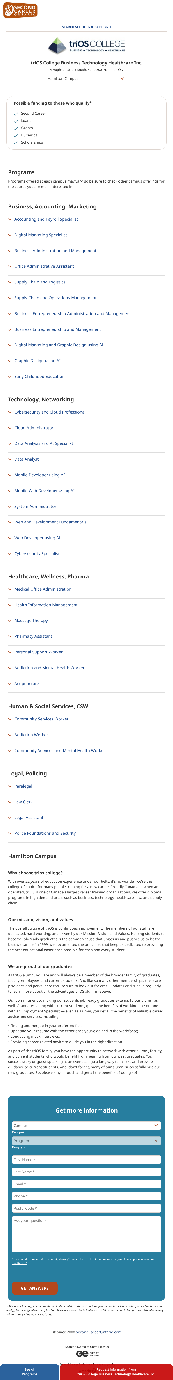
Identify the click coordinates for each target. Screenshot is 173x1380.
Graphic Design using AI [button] (37, 360)
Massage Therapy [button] (30, 620)
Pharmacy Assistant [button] (32, 636)
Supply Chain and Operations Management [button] (55, 297)
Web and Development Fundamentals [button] (49, 522)
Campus (18, 1132)
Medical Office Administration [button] (42, 589)
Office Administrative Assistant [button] (43, 266)
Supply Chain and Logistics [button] (39, 282)
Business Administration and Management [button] (54, 250)
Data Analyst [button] (26, 459)
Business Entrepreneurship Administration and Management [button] (72, 313)
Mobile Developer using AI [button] (39, 475)
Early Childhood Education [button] (39, 376)
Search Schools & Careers (85, 27)
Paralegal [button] (22, 786)
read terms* (19, 1263)
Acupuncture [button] (26, 683)
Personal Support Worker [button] (38, 652)
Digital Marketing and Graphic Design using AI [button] (58, 345)
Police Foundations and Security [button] (44, 833)
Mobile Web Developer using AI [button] (44, 490)
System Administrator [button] (34, 506)
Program (19, 1147)
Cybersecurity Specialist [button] (36, 553)
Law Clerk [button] (23, 801)
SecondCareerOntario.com (99, 1332)
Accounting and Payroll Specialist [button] (45, 219)
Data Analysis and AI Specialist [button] (43, 443)
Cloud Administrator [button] (33, 427)
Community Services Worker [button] (40, 719)
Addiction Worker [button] (30, 734)
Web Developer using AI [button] (36, 537)
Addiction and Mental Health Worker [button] (48, 667)
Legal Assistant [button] (28, 817)
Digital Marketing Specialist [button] (40, 235)
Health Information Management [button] (45, 605)
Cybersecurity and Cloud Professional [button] (49, 412)
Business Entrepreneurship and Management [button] (57, 329)
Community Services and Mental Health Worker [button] (59, 750)
